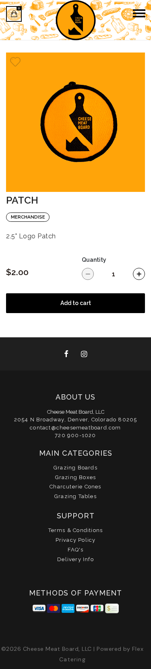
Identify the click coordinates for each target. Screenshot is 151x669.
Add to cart (75, 303)
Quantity (94, 260)
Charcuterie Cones (75, 487)
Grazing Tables (75, 496)
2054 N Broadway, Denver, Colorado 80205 (75, 420)
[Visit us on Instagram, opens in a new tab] (84, 353)
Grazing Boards (75, 468)
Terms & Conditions (75, 530)
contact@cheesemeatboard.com (75, 428)
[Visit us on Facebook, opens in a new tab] (66, 353)
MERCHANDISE (28, 217)
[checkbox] (15, 62)
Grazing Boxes (75, 477)
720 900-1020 (75, 435)
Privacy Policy (76, 540)
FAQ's (76, 550)
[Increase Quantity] (139, 274)
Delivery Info (75, 559)
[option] (75, 122)
